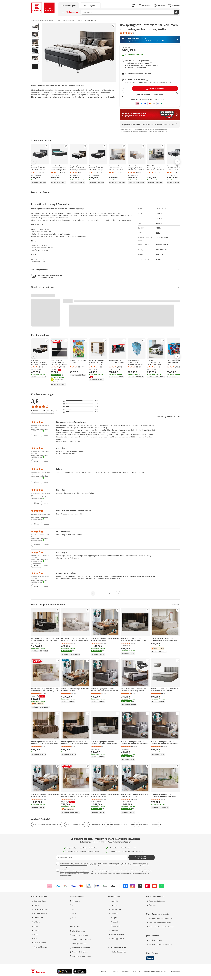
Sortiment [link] (114, 914)
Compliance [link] (113, 971)
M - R (74, 914)
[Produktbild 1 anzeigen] (35, 26)
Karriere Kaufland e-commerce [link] (160, 944)
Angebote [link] (114, 901)
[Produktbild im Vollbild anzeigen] (79, 52)
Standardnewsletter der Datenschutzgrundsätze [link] (73, 865)
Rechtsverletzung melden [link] (81, 956)
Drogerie (37, 930)
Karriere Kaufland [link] (155, 940)
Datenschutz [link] (125, 971)
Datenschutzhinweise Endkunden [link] (161, 927)
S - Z (74, 918)
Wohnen (37, 922)
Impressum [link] (102, 971)
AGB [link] (134, 971)
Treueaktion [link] (115, 922)
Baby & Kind (38, 918)
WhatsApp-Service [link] (117, 939)
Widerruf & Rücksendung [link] (81, 939)
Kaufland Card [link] (116, 909)
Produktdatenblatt (60, 379)
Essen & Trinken (40, 943)
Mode (36, 926)
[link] (90, 5)
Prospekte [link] (114, 905)
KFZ (35, 939)
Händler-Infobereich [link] (118, 952)
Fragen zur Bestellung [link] (80, 935)
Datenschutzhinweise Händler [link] (160, 923)
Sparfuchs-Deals (40, 901)
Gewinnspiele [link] (116, 926)
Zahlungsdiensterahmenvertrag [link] (161, 918)
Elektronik (37, 905)
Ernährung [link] (115, 930)
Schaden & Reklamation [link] (81, 948)
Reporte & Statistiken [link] (157, 901)
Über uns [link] (152, 905)
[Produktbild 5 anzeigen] (35, 58)
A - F (74, 905)
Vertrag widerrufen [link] (79, 943)
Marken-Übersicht (40, 947)
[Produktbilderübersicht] (35, 52)
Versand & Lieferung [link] (79, 952)
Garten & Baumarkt (41, 909)
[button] (80, 401)
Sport (36, 934)
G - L (74, 909)
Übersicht (76, 901)
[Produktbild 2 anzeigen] (35, 34)
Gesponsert (175, 604)
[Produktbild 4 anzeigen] (35, 50)
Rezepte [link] (114, 918)
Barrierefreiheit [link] (175, 971)
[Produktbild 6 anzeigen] (35, 66)
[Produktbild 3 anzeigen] (35, 42)
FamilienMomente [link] (117, 934)
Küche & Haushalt (40, 914)
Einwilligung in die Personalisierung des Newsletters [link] (74, 872)
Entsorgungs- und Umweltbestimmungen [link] (152, 971)
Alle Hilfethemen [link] (78, 931)
